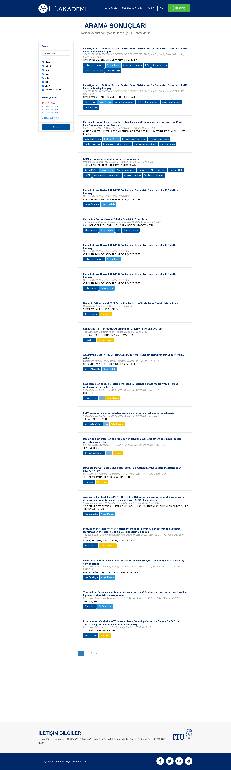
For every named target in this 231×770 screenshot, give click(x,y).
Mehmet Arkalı (91, 288)
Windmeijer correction (154, 175)
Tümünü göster (49, 103)
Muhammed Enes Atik (94, 65)
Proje (47, 70)
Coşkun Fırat (90, 606)
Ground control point (94, 70)
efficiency (142, 170)
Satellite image (113, 70)
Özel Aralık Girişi (50, 117)
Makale (48, 62)
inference (162, 170)
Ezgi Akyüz (89, 482)
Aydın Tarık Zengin (93, 139)
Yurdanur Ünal (91, 398)
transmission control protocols (117, 144)
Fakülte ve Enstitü (132, 8)
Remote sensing (160, 65)
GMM (152, 170)
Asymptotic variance (126, 170)
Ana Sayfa (111, 8)
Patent (48, 66)
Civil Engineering (131, 230)
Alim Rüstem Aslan (93, 424)
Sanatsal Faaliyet (53, 89)
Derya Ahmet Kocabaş (94, 453)
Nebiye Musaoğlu (92, 369)
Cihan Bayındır (91, 230)
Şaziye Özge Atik (92, 204)
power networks (167, 144)
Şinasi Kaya (90, 340)
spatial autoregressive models (107, 175)
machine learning (92, 144)
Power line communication (134, 139)
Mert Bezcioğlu (91, 514)
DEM (147, 65)
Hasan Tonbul (91, 545)
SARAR (87, 175)
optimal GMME (175, 170)
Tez (46, 81)
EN (161, 8)
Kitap (47, 74)
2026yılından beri (50, 106)
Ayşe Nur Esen (91, 635)
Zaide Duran (90, 102)
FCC (118, 230)
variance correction (132, 175)
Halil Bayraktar (91, 314)
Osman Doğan (91, 170)
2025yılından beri (50, 109)
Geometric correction (132, 65)
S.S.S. (151, 8)
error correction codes (159, 139)
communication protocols (145, 144)
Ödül (47, 77)
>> (97, 653)
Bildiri (47, 85)
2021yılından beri (50, 112)
